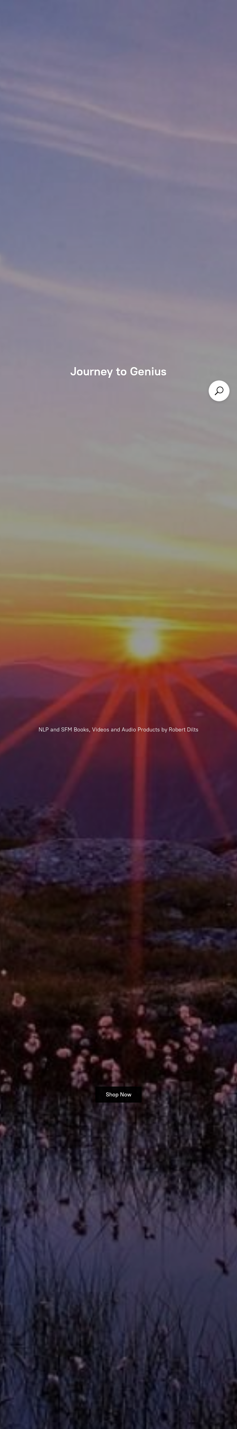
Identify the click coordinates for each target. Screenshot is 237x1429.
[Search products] (219, 390)
